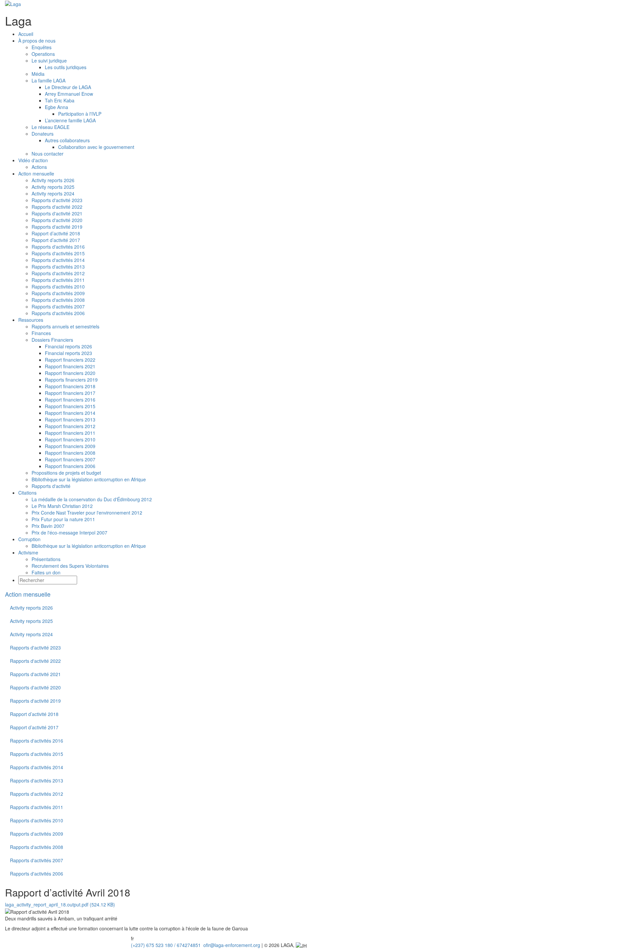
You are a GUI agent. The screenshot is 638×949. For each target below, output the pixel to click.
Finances (41, 333)
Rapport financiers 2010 (70, 439)
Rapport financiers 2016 (70, 399)
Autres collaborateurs (67, 140)
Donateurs (42, 133)
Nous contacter (47, 153)
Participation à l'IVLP (79, 113)
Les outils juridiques (65, 67)
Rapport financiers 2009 (70, 446)
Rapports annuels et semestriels (65, 326)
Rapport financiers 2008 (70, 452)
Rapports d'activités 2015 (58, 253)
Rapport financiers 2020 (70, 373)
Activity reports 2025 (53, 186)
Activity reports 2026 (53, 180)
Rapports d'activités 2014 (58, 260)
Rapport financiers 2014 (70, 413)
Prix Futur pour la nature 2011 (63, 519)
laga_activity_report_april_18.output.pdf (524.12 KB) (60, 904)
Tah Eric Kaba (59, 100)
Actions (39, 167)
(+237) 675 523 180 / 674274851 (165, 945)
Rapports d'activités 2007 (58, 306)
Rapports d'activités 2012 (58, 273)
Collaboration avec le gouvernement (96, 147)
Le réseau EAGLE (50, 127)
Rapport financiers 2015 (70, 406)
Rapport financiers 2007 (70, 459)
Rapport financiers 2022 (70, 359)
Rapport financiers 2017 (70, 393)
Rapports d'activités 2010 (58, 286)
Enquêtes (42, 47)
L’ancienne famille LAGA (70, 120)
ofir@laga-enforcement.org (231, 945)
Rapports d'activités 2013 (58, 266)
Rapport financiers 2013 (70, 419)
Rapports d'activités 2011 (58, 280)
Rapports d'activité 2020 (57, 220)
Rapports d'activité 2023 (57, 200)
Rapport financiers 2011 (70, 432)
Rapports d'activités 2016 (58, 246)
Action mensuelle (28, 594)
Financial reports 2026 (68, 346)
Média (38, 73)
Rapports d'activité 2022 (57, 206)
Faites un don (46, 572)
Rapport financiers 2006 (70, 466)
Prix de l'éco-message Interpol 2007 (69, 532)
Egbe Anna (56, 107)
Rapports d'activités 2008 (58, 300)
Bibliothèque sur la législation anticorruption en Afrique (89, 479)
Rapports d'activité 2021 (57, 213)
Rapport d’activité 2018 (56, 233)
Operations (43, 54)
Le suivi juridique (49, 60)
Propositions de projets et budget (66, 472)
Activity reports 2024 (53, 193)
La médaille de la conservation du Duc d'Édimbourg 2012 (92, 499)
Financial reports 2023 (68, 353)
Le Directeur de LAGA (68, 87)
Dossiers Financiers (52, 339)
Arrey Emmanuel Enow (69, 93)
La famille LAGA (48, 80)
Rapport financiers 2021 (70, 366)
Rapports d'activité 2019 (57, 226)
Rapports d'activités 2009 (58, 293)
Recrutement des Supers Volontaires (70, 565)
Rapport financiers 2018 (70, 386)
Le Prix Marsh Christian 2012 (62, 506)
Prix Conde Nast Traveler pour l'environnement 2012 (87, 512)
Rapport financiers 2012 (70, 426)
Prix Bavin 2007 (48, 526)
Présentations (46, 559)
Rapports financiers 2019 (71, 379)
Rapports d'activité (51, 486)
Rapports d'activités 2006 (58, 313)
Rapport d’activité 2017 (56, 240)
